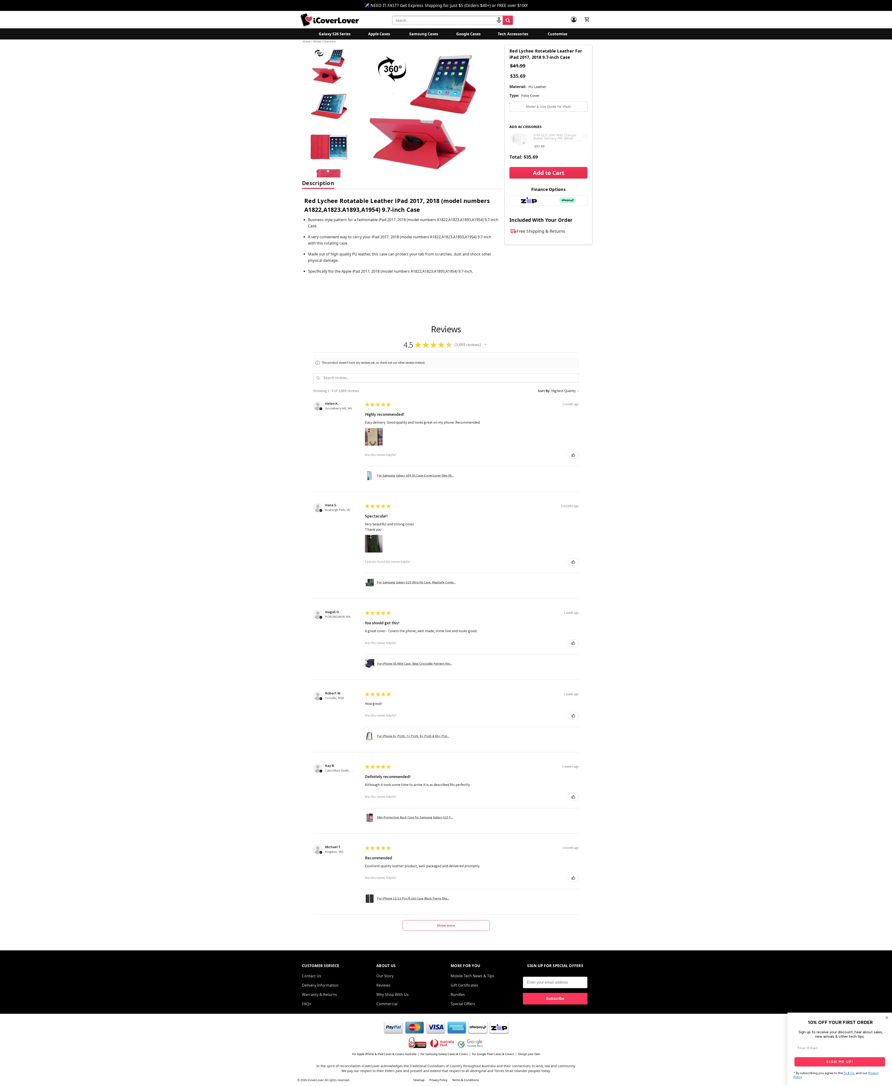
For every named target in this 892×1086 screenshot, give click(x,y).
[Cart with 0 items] (587, 19)
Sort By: (544, 390)
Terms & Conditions (465, 1080)
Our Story (385, 975)
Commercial (386, 1003)
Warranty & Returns (319, 994)
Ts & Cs (848, 1073)
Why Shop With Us (392, 994)
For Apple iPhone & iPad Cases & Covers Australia (384, 1054)
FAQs (306, 1003)
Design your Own (529, 1054)
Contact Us (311, 975)
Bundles (458, 994)
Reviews (383, 985)
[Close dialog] (887, 1018)
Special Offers (463, 1003)
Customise (557, 33)
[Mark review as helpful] (573, 455)
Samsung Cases (423, 33)
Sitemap (419, 1080)
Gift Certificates (464, 985)
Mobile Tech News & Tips (472, 975)
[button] (485, 344)
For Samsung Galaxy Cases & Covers (444, 1054)
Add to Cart (548, 173)
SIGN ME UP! (839, 1062)
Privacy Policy (438, 1080)
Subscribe (555, 999)
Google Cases (468, 33)
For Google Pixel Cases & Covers (493, 1054)
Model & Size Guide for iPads (548, 106)
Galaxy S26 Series (335, 33)
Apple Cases (379, 33)
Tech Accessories (513, 33)
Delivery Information (320, 985)
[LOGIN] (573, 19)
